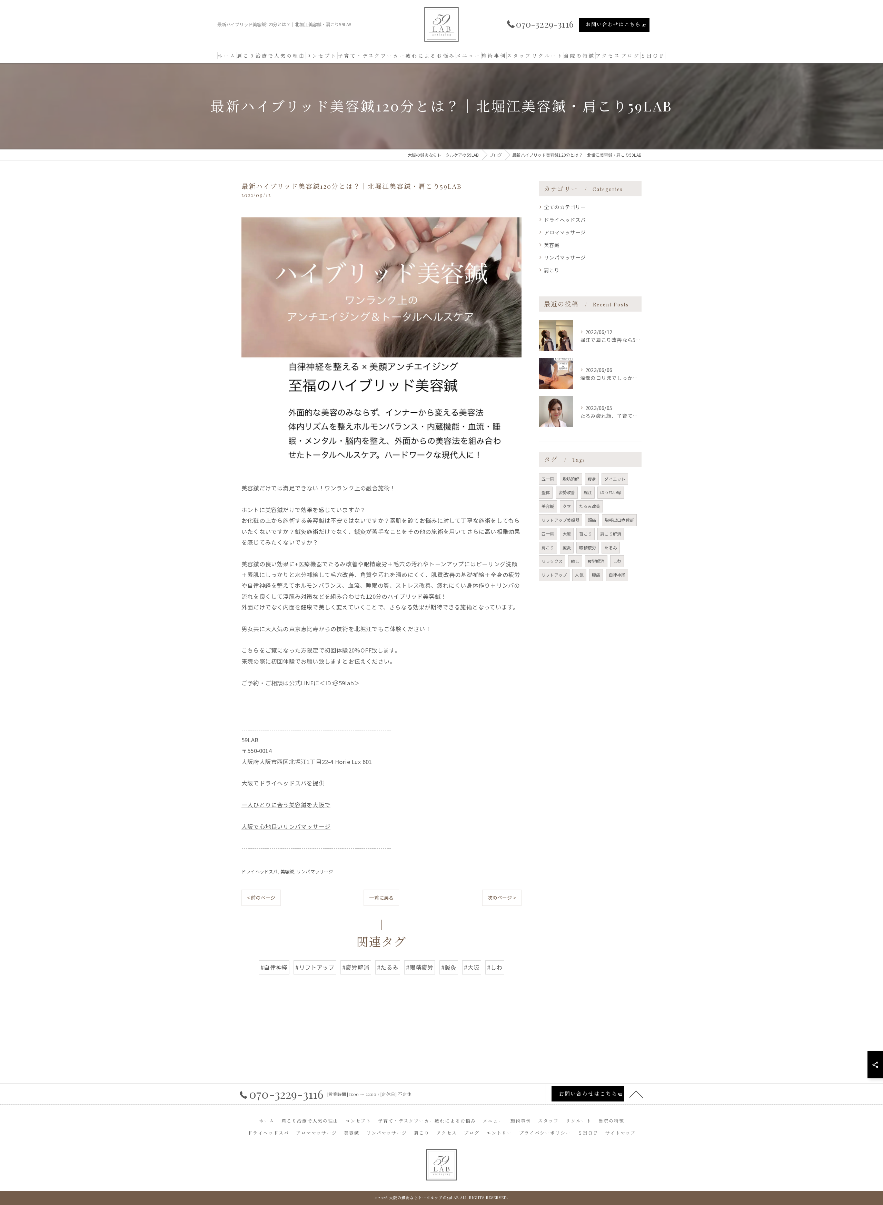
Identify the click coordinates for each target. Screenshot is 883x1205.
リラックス (552, 561)
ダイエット (614, 479)
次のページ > (502, 897)
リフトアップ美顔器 (560, 520)
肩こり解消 (610, 534)
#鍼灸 (449, 967)
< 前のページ (261, 897)
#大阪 (471, 967)
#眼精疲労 (419, 967)
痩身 (592, 479)
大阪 (567, 534)
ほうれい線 (610, 492)
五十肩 (548, 479)
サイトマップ (620, 1133)
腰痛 (596, 575)
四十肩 (548, 534)
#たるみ (387, 967)
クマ (567, 506)
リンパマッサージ (315, 871)
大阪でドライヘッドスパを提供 (283, 783)
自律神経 (617, 575)
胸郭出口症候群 (619, 520)
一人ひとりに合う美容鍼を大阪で (285, 805)
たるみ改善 (589, 506)
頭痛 (592, 520)
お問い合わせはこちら (613, 24)
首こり (585, 534)
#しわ (495, 967)
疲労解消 (596, 561)
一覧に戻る (381, 897)
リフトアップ (554, 575)
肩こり (552, 270)
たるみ (610, 547)
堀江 (588, 492)
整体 (546, 492)
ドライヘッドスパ (259, 871)
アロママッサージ (565, 232)
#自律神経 (274, 967)
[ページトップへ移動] (636, 1094)
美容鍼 (287, 871)
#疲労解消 (355, 967)
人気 (579, 575)
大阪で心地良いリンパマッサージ (285, 826)
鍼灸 (567, 547)
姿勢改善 (566, 492)
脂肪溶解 (571, 479)
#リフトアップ (314, 967)
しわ (617, 561)
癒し (575, 561)
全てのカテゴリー (565, 206)
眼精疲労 (587, 547)
